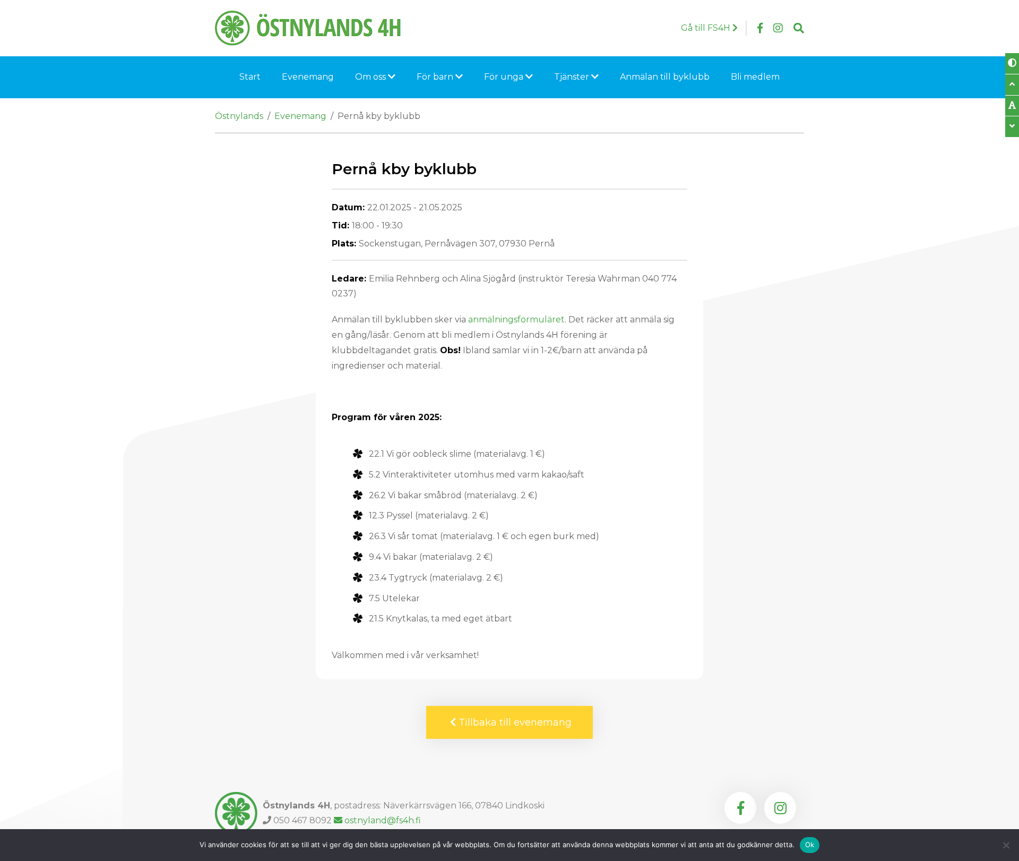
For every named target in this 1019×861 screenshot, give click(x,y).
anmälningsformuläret (516, 319)
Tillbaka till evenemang (514, 722)
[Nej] (1005, 845)
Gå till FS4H (706, 28)
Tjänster (572, 77)
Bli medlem (755, 77)
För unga (504, 77)
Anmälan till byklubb (665, 77)
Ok (810, 844)
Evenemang (308, 77)
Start (250, 77)
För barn (436, 77)
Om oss (371, 77)
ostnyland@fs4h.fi (382, 820)
